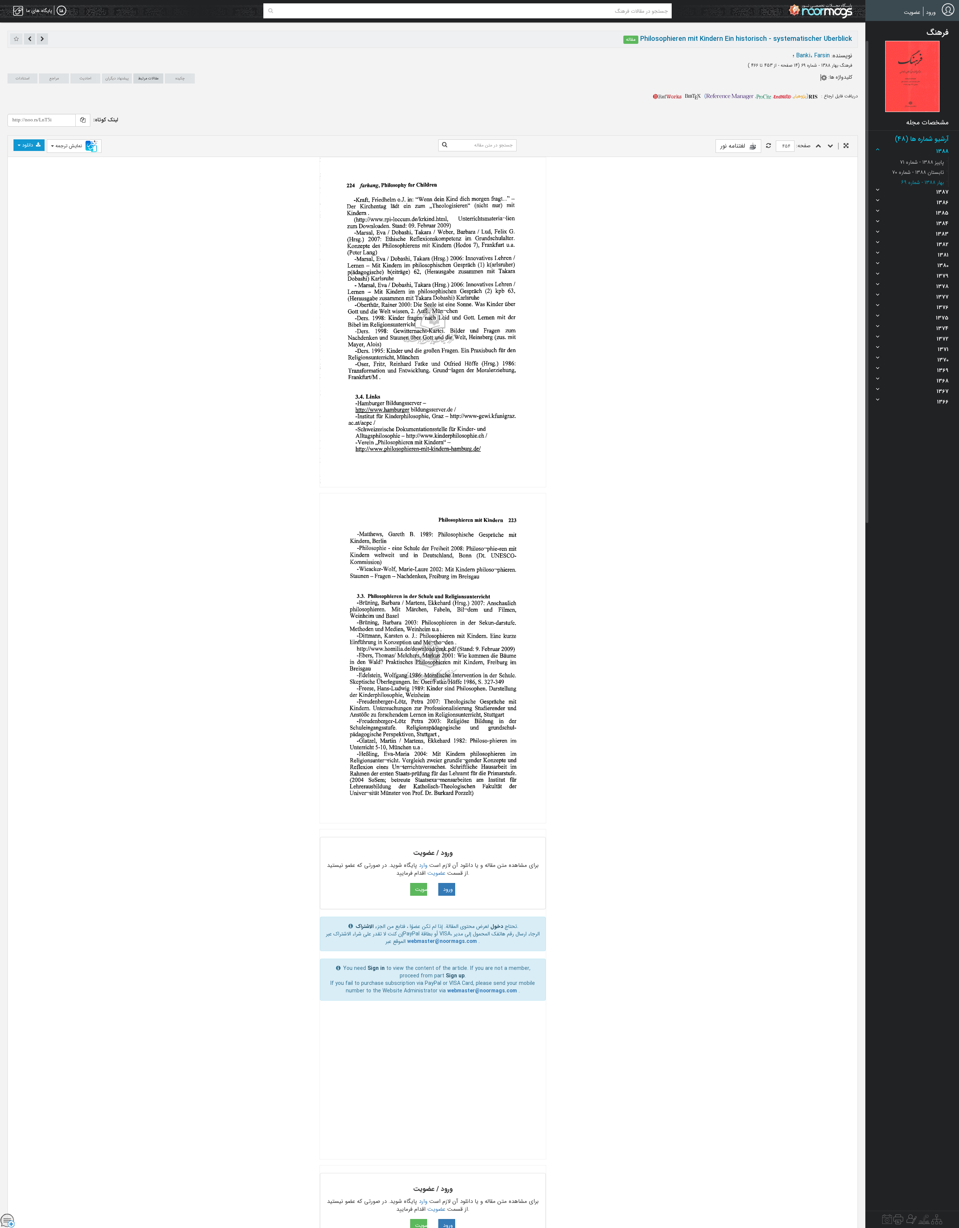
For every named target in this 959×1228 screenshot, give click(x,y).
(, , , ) (756, 96)
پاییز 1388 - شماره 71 (922, 162)
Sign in (376, 968)
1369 (943, 370)
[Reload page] (768, 146)
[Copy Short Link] (82, 120)
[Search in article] (445, 145)
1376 (943, 307)
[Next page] (830, 146)
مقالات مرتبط (148, 78)
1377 (942, 297)
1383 (942, 234)
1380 (943, 265)
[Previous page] (818, 146)
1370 (943, 360)
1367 (943, 391)
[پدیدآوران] (911, 1221)
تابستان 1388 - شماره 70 (918, 172)
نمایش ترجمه (69, 146)
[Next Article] (29, 39)
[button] (912, 76)
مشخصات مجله (927, 122)
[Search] (270, 10)
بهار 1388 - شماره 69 (922, 182)
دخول (496, 926)
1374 (942, 328)
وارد (423, 865)
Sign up (455, 976)
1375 (942, 318)
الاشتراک (364, 926)
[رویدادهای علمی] (887, 1221)
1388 (942, 151)
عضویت (912, 12)
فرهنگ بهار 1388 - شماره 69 (826, 65)
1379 (943, 276)
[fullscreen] (846, 146)
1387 (942, 192)
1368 (943, 380)
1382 (943, 244)
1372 (943, 339)
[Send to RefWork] (667, 96)
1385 (942, 213)
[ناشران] (898, 1221)
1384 (942, 223)
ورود (931, 12)
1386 (943, 202)
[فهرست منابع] (936, 1221)
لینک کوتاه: (105, 120)
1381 (943, 255)
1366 (943, 401)
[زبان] (61, 11)
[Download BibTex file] (693, 96)
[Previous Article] (42, 39)
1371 (943, 349)
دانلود (27, 145)
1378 (942, 286)
